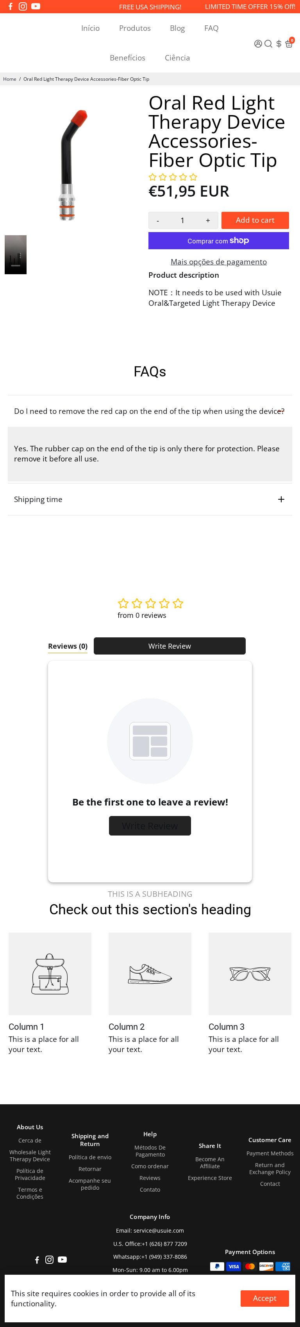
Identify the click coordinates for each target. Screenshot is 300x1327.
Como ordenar (150, 1166)
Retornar (90, 1169)
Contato (150, 1189)
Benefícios (127, 58)
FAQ (211, 28)
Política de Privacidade (30, 1174)
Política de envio (90, 1157)
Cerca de (29, 1140)
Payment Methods (270, 1153)
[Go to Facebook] (10, 7)
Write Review (169, 646)
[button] (172, 177)
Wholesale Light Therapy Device (30, 1156)
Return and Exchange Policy (270, 1169)
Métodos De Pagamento (150, 1151)
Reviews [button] (68, 646)
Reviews (150, 1178)
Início (90, 28)
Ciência (177, 58)
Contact (270, 1183)
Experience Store (210, 1178)
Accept (265, 1298)
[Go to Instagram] (23, 7)
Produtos (135, 28)
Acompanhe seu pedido (90, 1184)
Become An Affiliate (210, 1163)
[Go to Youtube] (36, 7)
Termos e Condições (29, 1193)
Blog (177, 28)
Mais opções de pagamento (219, 262)
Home (9, 79)
